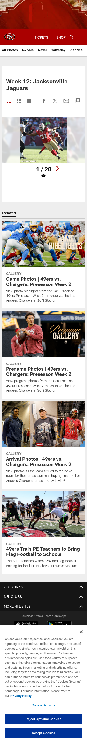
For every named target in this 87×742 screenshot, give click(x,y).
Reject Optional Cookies (44, 719)
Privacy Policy (21, 696)
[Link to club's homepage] (9, 35)
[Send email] (66, 103)
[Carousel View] (9, 101)
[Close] (81, 631)
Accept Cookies (43, 733)
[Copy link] (77, 101)
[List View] (29, 101)
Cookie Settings (43, 705)
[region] (43, 683)
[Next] (57, 168)
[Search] (71, 37)
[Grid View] (19, 101)
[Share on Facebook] (44, 103)
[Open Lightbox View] (43, 151)
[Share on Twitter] (55, 103)
